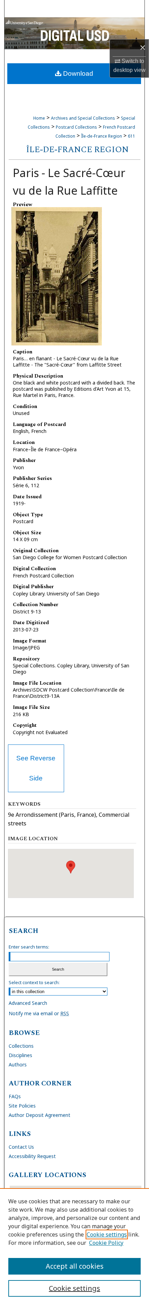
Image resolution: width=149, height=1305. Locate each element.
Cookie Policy (106, 1243)
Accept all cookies (75, 1266)
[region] (74, 1246)
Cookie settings (107, 1234)
